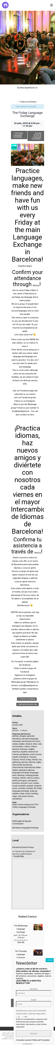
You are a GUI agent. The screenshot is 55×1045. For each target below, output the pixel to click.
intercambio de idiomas (22, 765)
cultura (27, 746)
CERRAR (50, 960)
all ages (23, 736)
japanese (23, 770)
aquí (25, 692)
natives (23, 778)
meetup (15, 778)
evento (39, 754)
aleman (15, 736)
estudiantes (24, 754)
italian (38, 767)
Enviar (33, 1033)
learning (20, 775)
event (32, 754)
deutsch (15, 749)
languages (34, 773)
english (31, 749)
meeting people (31, 775)
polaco (36, 778)
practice (24, 783)
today (21, 793)
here (32, 414)
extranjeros (24, 757)
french (22, 760)
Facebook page (27, 390)
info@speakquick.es (21, 411)
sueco (14, 788)
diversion (24, 749)
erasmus (16, 752)
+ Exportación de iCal (27, 704)
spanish (30, 786)
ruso (30, 783)
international (29, 767)
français (32, 757)
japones (31, 770)
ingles (38, 762)
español (24, 752)
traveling (34, 793)
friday (28, 760)
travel (27, 793)
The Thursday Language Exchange (21, 954)
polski (14, 780)
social (14, 786)
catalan (21, 744)
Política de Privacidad (41, 1040)
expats (15, 757)
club (40, 744)
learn (14, 775)
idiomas (32, 762)
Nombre (34, 989)
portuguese (32, 780)
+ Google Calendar (27, 699)
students (38, 786)
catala (15, 744)
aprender (31, 736)
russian (36, 783)
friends (35, 760)
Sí (19, 1016)
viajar (14, 796)
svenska (21, 788)
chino (35, 744)
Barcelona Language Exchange (25, 828)
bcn (34, 741)
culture (34, 746)
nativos (30, 778)
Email (33, 999)
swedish (29, 788)
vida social (22, 796)
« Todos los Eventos (27, 102)
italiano (15, 770)
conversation (17, 746)
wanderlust (17, 799)
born (38, 741)
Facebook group (28, 397)
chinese (28, 744)
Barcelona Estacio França (23, 847)
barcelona (16, 739)
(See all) (20, 942)
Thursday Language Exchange (18, 135)
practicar (16, 783)
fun (40, 760)
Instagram (30, 401)
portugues (22, 780)
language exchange (20, 773)
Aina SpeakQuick (27, 87)
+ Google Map (18, 856)
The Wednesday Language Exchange (21, 929)
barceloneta (26, 741)
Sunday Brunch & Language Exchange (36, 136)
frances (15, 760)
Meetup (36, 285)
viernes (30, 796)
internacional (17, 767)
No (25, 1016)
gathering (16, 762)
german (24, 762)
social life (22, 786)
